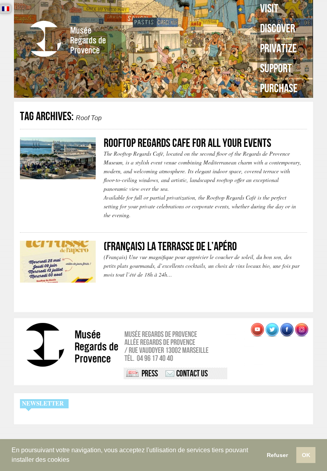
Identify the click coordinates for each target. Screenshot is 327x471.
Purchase (278, 88)
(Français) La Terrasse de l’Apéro (170, 246)
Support (276, 68)
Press (150, 373)
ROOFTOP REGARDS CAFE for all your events (187, 143)
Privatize (278, 49)
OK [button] (306, 455)
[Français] (5, 8)
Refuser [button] (277, 455)
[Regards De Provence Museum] (68, 39)
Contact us (192, 373)
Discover (277, 29)
